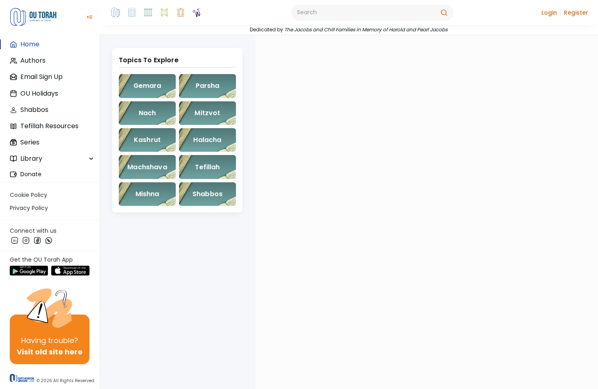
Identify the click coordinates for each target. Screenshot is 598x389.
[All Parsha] (164, 12)
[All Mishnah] (131, 12)
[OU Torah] (115, 12)
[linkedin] (15, 240)
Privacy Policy (29, 208)
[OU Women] (196, 12)
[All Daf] (180, 12)
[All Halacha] (148, 12)
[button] (549, 12)
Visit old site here (50, 352)
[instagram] (26, 240)
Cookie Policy (28, 195)
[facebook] (37, 240)
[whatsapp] (49, 240)
